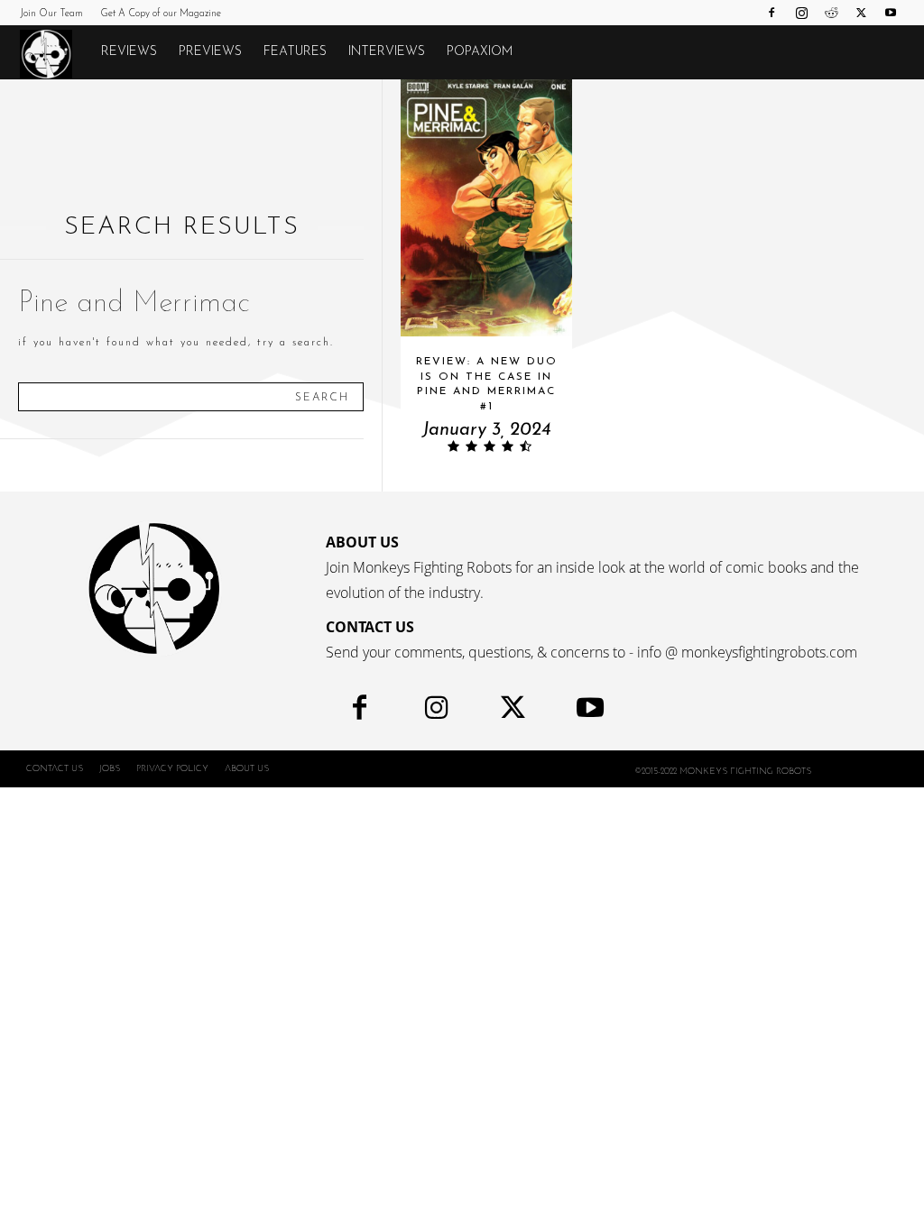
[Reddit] (831, 12)
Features (295, 52)
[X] (860, 12)
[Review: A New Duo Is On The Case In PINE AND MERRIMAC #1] (486, 207)
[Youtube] (890, 12)
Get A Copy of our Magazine (160, 14)
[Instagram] (801, 12)
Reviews (129, 52)
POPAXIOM (480, 52)
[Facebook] (771, 12)
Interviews (386, 52)
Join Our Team (51, 14)
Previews (210, 52)
